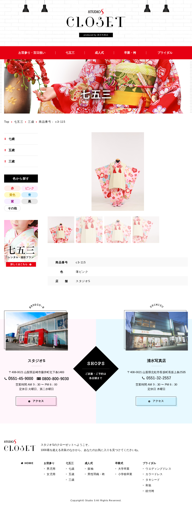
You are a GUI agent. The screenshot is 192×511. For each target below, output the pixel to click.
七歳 (12, 138)
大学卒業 (123, 468)
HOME (29, 463)
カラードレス (154, 474)
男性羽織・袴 (96, 474)
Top (6, 121)
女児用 (51, 474)
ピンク (29, 188)
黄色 (12, 194)
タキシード (153, 479)
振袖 (90, 468)
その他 (12, 208)
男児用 (51, 468)
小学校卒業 (125, 474)
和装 (148, 485)
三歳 (31, 121)
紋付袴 (150, 490)
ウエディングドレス (158, 468)
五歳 (12, 150)
